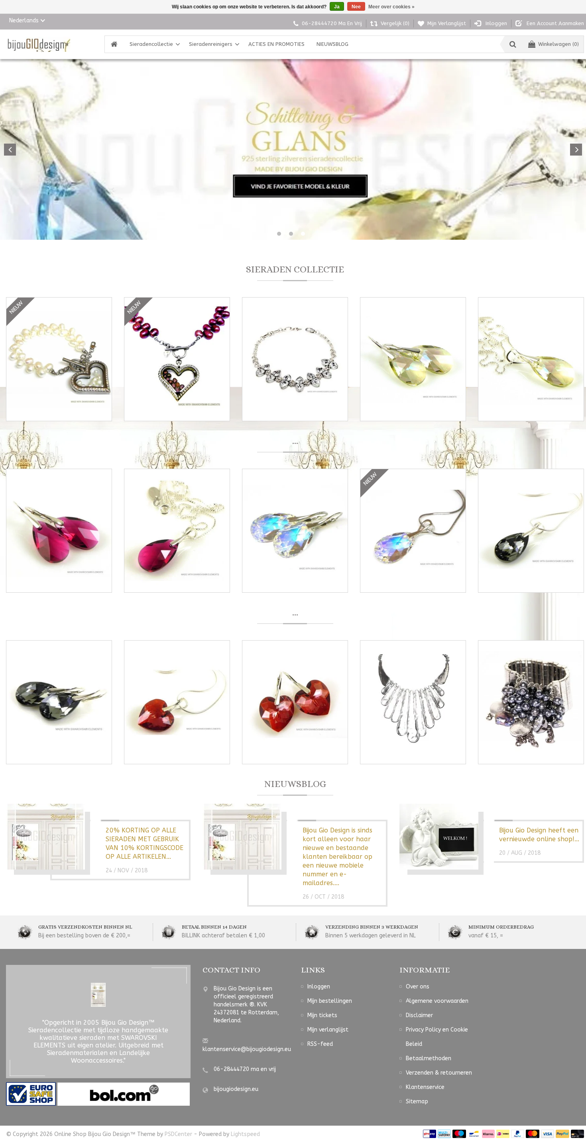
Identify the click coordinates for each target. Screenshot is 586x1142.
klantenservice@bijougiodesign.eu (247, 1049)
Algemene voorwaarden (437, 1001)
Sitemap (417, 1101)
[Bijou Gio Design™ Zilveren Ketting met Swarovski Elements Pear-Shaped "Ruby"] (177, 530)
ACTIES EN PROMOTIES (276, 44)
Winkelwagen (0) (558, 44)
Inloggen (318, 986)
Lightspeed (245, 1134)
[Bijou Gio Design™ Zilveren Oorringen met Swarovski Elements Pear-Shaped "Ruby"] (59, 530)
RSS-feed (320, 1044)
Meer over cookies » (391, 7)
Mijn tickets (322, 1015)
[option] (293, 149)
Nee (356, 7)
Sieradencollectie (151, 44)
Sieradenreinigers (210, 44)
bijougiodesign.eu (236, 1089)
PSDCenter (178, 1134)
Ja (337, 7)
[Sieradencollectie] (38, 44)
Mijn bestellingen (329, 1001)
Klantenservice (425, 1087)
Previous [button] (10, 150)
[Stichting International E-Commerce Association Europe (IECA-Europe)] (31, 1094)
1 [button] (279, 234)
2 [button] (291, 234)
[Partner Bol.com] (123, 1094)
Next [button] (576, 150)
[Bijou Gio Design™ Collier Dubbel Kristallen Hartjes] (295, 359)
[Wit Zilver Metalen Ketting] (413, 702)
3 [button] (303, 234)
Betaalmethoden (428, 1058)
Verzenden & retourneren (439, 1072)
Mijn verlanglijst (327, 1029)
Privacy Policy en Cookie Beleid (437, 1036)
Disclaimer (419, 1015)
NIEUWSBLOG (332, 44)
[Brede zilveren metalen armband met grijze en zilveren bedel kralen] (531, 702)
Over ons (417, 986)
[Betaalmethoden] (429, 1133)
